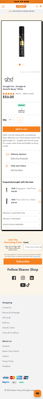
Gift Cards (6, 318)
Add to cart (21, 129)
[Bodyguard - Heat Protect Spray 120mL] (7, 190)
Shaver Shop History (10, 351)
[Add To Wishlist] (20, 120)
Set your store (17, 170)
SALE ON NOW (21, 2)
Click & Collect (8, 328)
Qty (5, 120)
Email (26, 242)
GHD (13, 189)
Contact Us (6, 308)
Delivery (5, 323)
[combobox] (11, 120)
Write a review (28, 94)
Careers (5, 356)
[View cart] (41, 6)
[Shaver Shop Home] (21, 6)
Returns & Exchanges (11, 313)
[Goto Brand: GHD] (9, 83)
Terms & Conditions (10, 333)
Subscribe (22, 261)
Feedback (6, 366)
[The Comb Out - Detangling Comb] (7, 201)
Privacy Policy (8, 361)
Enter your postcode (19, 158)
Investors (6, 346)
